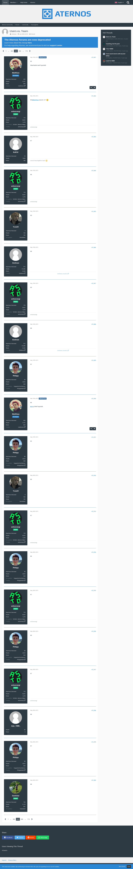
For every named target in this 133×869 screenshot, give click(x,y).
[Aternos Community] (66, 14)
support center (56, 45)
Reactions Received (11, 79)
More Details (122, 866)
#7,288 (94, 324)
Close (128, 866)
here (30, 43)
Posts (7, 83)
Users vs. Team (110, 37)
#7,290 (94, 398)
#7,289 (94, 360)
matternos (21, 86)
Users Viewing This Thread (12, 846)
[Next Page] (30, 51)
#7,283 (94, 136)
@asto (32, 406)
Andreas (14, 34)
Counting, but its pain (113, 43)
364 (12, 51)
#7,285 (94, 211)
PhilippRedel (20, 388)
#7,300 (94, 780)
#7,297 (94, 669)
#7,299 (94, 742)
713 (26, 51)
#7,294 (94, 552)
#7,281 (94, 57)
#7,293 (94, 511)
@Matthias (35, 100)
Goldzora (21, 273)
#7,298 (94, 710)
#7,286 (94, 247)
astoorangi (21, 126)
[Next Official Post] (94, 87)
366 (20, 51)
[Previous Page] (3, 51)
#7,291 (94, 437)
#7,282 (94, 96)
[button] (119, 2)
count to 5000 (110, 61)
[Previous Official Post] (91, 87)
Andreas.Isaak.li (62, 273)
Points (7, 81)
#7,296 (94, 631)
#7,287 (94, 283)
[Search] (128, 2)
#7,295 (94, 590)
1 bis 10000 (109, 49)
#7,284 (94, 170)
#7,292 (94, 475)
